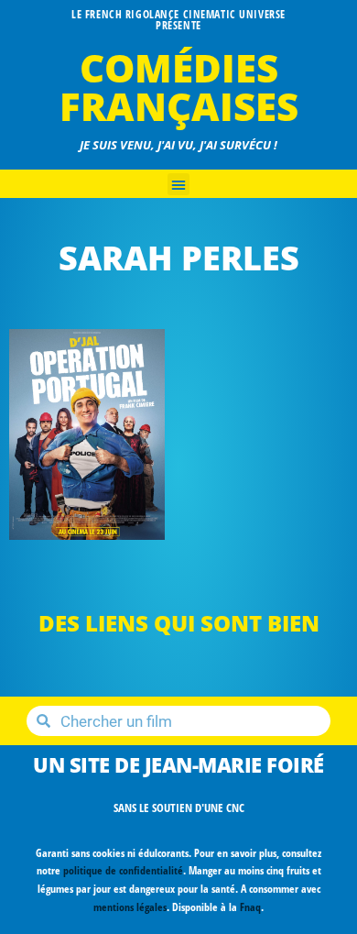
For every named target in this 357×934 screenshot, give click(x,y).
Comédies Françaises (179, 86)
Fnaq (250, 907)
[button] (178, 184)
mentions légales (130, 907)
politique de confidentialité (123, 870)
